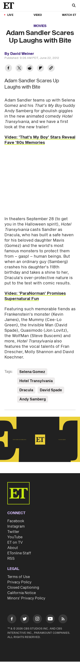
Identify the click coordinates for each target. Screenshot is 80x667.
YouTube (14, 537)
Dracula (26, 390)
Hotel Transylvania (36, 381)
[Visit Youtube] (50, 618)
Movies (40, 26)
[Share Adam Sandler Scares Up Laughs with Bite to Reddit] (30, 68)
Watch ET (69, 15)
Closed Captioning (23, 587)
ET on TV (15, 542)
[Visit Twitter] (24, 619)
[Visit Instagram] (37, 619)
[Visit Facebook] (11, 619)
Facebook (15, 521)
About (12, 548)
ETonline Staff (19, 553)
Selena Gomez (32, 372)
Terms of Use (18, 577)
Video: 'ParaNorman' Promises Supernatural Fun (35, 296)
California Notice (21, 593)
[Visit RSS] (62, 619)
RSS (11, 558)
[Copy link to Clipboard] (51, 68)
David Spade (51, 390)
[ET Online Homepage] (10, 5)
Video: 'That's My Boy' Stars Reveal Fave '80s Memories (39, 140)
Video (38, 15)
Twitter (13, 531)
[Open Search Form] (74, 6)
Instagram (16, 526)
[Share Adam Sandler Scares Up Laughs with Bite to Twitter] (19, 68)
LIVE (10, 15)
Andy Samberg (32, 399)
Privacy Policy (19, 582)
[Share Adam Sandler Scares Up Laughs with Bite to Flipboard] (40, 68)
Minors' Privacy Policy (26, 598)
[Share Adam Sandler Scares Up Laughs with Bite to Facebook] (8, 68)
